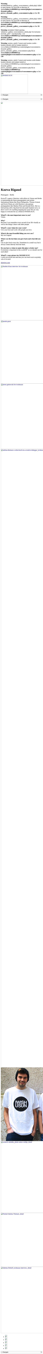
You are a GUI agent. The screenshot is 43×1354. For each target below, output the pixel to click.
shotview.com (5, 263)
